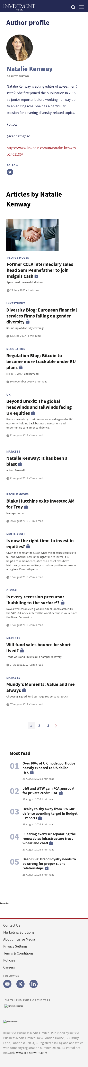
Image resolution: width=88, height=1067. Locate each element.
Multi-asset (16, 534)
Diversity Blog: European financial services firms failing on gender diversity (41, 316)
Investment (15, 303)
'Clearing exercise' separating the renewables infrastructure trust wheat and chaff (49, 839)
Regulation (16, 349)
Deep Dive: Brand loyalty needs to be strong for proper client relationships (49, 864)
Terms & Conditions (18, 953)
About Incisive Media (19, 939)
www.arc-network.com (31, 1053)
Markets (13, 452)
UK (8, 395)
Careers (9, 967)
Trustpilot (4, 903)
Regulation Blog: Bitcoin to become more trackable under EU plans (41, 361)
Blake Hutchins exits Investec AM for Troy (40, 504)
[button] (73, 7)
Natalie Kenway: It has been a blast (37, 461)
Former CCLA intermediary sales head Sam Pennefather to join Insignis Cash (40, 270)
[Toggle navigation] (80, 7)
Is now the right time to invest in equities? (40, 544)
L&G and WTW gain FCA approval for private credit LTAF (48, 790)
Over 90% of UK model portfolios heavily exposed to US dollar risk (49, 768)
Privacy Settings (15, 946)
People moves (18, 258)
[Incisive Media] (10, 1021)
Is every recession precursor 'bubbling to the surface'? (35, 600)
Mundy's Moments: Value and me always (40, 687)
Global (12, 590)
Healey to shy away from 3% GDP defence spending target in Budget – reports (50, 813)
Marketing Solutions (18, 932)
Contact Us (11, 925)
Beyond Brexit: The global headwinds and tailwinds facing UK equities (39, 407)
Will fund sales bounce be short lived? (38, 648)
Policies (9, 960)
